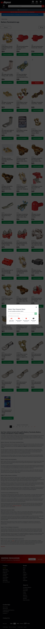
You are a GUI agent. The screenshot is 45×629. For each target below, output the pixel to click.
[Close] (36, 307)
